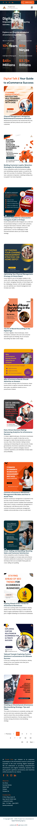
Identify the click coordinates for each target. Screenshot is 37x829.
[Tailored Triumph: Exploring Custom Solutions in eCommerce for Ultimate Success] (18, 625)
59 (30, 738)
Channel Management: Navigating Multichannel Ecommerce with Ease (17, 117)
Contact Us (6, 791)
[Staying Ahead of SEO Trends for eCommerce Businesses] (18, 574)
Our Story (5, 783)
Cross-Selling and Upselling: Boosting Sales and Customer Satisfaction (18, 552)
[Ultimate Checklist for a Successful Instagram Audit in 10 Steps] (18, 188)
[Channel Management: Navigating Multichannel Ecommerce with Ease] (18, 87)
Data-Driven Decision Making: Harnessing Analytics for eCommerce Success (18, 432)
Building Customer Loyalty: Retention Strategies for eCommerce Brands (18, 166)
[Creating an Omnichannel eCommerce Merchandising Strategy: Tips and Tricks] (18, 675)
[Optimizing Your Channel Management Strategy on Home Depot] (18, 245)
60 (22, 742)
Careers (5, 789)
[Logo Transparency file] (10, 6)
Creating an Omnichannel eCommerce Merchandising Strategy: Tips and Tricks (18, 707)
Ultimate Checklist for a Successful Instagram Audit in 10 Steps (17, 219)
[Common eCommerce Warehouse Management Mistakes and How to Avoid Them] (18, 463)
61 (27, 742)
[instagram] (9, 2)
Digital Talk (6, 787)
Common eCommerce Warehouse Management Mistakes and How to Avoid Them (17, 494)
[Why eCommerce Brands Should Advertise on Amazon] (18, 350)
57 (20, 738)
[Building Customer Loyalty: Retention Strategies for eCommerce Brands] (18, 136)
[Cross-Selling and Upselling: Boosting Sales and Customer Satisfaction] (18, 521)
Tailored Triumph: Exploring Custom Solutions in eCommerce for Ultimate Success (18, 656)
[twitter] (6, 2)
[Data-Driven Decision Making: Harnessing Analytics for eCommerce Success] (18, 400)
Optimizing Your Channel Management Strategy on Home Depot (18, 275)
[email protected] (8, 805)
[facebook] (3, 2)
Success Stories (7, 785)
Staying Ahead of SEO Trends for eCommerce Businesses (16, 604)
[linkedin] (12, 2)
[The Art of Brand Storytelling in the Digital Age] (18, 299)
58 (25, 738)
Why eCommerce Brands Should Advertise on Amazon (16, 380)
